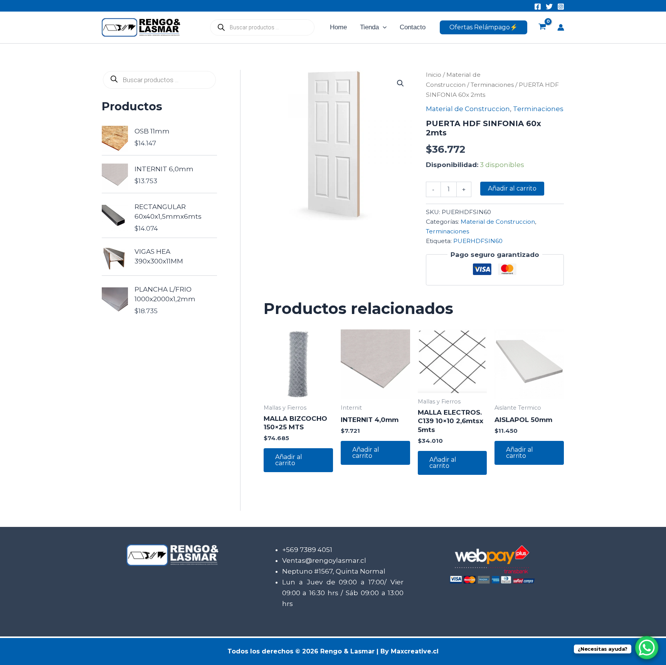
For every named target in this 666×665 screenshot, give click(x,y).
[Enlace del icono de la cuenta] (560, 27)
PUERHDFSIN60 (478, 241)
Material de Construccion (468, 109)
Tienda (369, 27)
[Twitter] (549, 6)
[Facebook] (537, 6)
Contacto (413, 27)
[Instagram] (560, 6)
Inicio (433, 74)
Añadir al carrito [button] (288, 460)
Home (338, 27)
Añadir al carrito (512, 188)
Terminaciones (492, 84)
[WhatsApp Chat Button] (646, 647)
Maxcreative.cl (415, 651)
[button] (383, 27)
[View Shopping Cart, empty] (542, 27)
